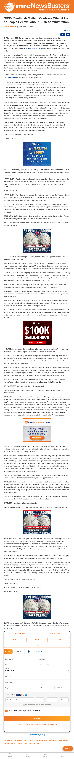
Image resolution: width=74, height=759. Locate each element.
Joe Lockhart (18, 740)
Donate (67, 748)
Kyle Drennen (9, 27)
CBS (34, 740)
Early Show (63, 740)
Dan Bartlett (8, 740)
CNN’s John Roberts (34, 48)
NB (25, 740)
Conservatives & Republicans (47, 740)
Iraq (29, 740)
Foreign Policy (22, 743)
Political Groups (34, 743)
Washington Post (10, 77)
